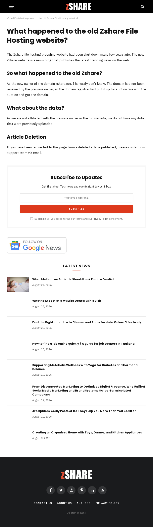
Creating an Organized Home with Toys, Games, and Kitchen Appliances (87, 432)
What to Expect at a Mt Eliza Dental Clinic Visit (66, 301)
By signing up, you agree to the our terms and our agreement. (78, 218)
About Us (64, 503)
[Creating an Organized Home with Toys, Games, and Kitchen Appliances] (18, 437)
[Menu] (11, 6)
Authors (83, 503)
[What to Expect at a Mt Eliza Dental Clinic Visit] (18, 305)
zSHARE (11, 18)
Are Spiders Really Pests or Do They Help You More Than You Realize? (84, 411)
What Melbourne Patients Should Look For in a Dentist (73, 279)
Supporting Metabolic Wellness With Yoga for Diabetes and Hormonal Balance (85, 367)
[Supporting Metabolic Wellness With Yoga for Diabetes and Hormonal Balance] (18, 370)
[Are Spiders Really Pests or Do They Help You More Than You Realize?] (18, 416)
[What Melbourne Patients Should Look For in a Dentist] (18, 284)
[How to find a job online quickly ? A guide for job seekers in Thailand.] (18, 348)
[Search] (142, 6)
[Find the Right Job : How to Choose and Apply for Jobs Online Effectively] (18, 327)
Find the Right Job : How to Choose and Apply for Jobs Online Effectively (86, 322)
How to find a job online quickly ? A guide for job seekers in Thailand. (83, 344)
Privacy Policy (100, 218)
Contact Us (43, 503)
